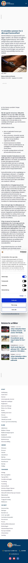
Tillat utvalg (14, 305)
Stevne (3, 415)
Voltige (3, 466)
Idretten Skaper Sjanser (8, 488)
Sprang (3, 464)
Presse (3, 522)
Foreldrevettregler (6, 479)
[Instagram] (10, 558)
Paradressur (4, 461)
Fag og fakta (4, 477)
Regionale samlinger (6, 401)
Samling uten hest (6, 412)
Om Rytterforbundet (7, 517)
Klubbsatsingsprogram (7, 432)
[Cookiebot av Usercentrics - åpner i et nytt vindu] (20, 252)
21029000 (23, 550)
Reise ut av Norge (6, 408)
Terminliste (4, 417)
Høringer (3, 510)
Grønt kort (4, 394)
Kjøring (3, 457)
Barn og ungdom (5, 475)
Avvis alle (14, 309)
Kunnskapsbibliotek (6, 490)
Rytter (3, 410)
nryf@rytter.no (15, 554)
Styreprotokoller (6, 531)
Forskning (4, 484)
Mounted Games (6, 459)
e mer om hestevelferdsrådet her (10, 314)
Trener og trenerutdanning (9, 421)
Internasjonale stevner (7, 399)
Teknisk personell (6, 419)
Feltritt (3, 452)
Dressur (3, 450)
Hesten (3, 397)
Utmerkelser (4, 533)
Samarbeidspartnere (7, 528)
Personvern (4, 519)
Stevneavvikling (5, 441)
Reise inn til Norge (6, 406)
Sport (3, 389)
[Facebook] (18, 558)
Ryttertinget (4, 526)
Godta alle (14, 300)
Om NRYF (4, 505)
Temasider (4, 469)
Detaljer (22, 295)
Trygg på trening (6, 499)
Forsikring (4, 481)
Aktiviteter (4, 428)
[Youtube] (14, 558)
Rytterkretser (5, 439)
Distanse (3, 448)
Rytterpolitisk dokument (8, 524)
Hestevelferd (5, 486)
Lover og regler (5, 515)
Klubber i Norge (5, 430)
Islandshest (4, 455)
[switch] (24, 281)
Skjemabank (4, 495)
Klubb (3, 425)
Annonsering (4, 508)
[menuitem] (11, 389)
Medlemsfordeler (6, 437)
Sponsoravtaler (5, 497)
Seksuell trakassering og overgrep (10, 493)
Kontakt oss (4, 513)
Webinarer (4, 502)
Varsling (3, 535)
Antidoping (4, 392)
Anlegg (3, 472)
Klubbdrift (4, 435)
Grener (3, 445)
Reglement (4, 403)
